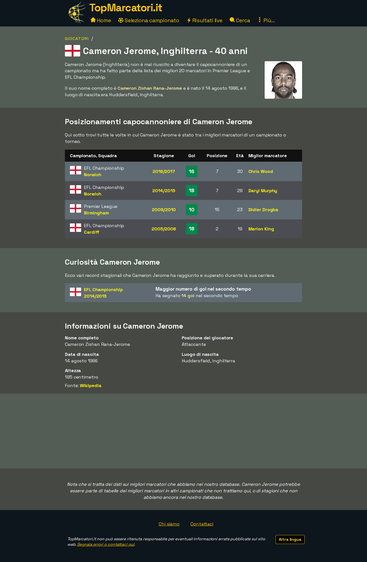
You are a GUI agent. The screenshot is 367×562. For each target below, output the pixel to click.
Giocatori (77, 38)
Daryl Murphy (262, 190)
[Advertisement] (183, 431)
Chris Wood (260, 171)
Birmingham (96, 213)
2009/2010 (164, 209)
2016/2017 (164, 171)
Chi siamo (169, 524)
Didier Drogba (263, 209)
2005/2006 (164, 229)
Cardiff (91, 232)
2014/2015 (163, 190)
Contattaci (201, 524)
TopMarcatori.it (125, 7)
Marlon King (261, 229)
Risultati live (207, 20)
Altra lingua (290, 539)
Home (103, 20)
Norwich (92, 174)
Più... (268, 20)
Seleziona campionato (151, 20)
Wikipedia (90, 385)
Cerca (242, 20)
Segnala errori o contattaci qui (105, 544)
